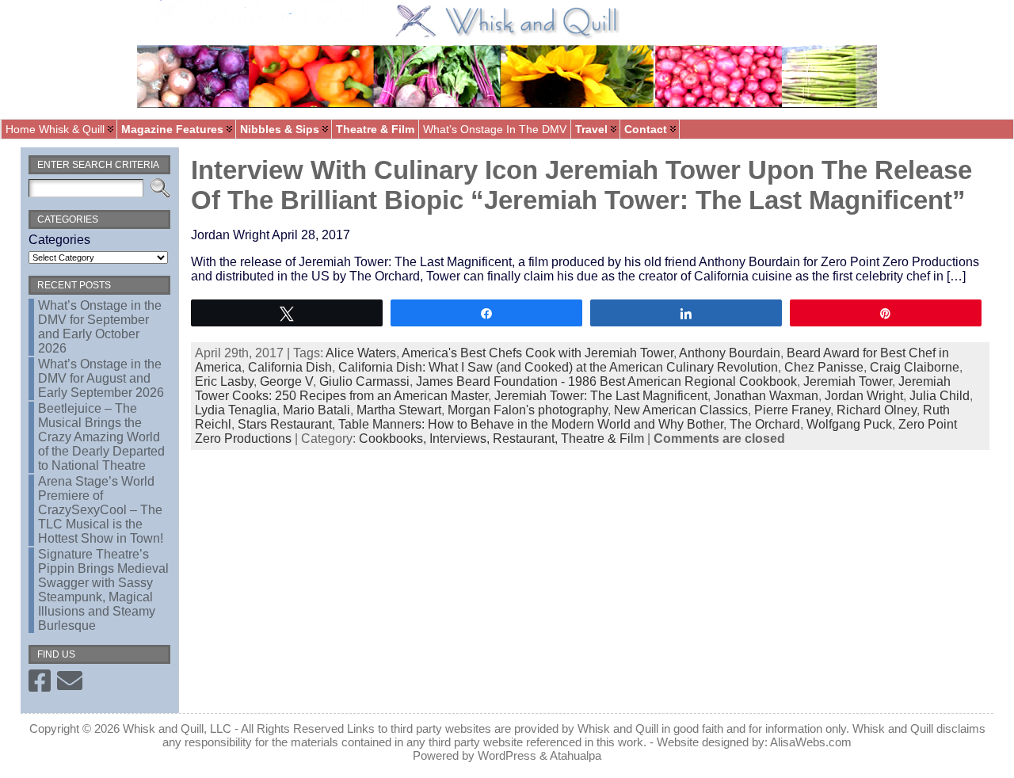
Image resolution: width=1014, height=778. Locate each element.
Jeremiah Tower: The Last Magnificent (600, 395)
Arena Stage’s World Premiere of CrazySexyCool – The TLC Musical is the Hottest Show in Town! (100, 510)
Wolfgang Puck (849, 424)
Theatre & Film (602, 438)
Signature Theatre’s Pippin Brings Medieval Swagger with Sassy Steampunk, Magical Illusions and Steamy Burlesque (103, 589)
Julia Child (939, 395)
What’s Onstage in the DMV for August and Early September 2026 (101, 378)
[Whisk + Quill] (507, 59)
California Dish (290, 367)
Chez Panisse (823, 367)
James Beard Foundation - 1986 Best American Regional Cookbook (606, 381)
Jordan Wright (864, 395)
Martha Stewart (398, 410)
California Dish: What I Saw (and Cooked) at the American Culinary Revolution (558, 367)
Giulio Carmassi (364, 381)
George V (286, 381)
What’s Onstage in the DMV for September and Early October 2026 (100, 327)
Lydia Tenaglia (235, 410)
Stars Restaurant (285, 424)
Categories (59, 239)
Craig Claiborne (914, 367)
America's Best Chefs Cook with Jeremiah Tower (537, 353)
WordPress (507, 755)
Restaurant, (527, 438)
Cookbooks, (394, 438)
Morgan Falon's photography (528, 410)
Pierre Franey (792, 410)
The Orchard (765, 424)
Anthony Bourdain (729, 353)
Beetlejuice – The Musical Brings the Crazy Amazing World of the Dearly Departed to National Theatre (101, 437)
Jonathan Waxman (766, 395)
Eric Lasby (224, 381)
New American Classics (681, 410)
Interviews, (461, 438)
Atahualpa (575, 755)
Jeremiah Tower (847, 381)
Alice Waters (361, 353)
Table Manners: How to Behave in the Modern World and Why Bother (530, 424)
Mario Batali (316, 410)
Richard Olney (877, 410)
